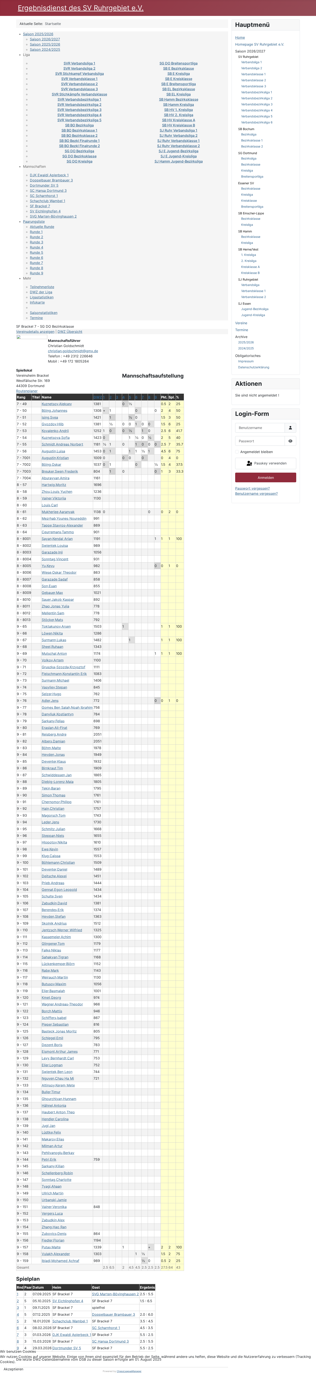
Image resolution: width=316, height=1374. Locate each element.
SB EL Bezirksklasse (178, 89)
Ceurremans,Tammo (58, 532)
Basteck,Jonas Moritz (59, 1031)
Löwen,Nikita (52, 633)
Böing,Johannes (54, 410)
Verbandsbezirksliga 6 (257, 122)
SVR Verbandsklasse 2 (79, 84)
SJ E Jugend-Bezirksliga (178, 151)
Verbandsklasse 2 (253, 80)
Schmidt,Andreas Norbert (62, 444)
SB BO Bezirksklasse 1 (79, 130)
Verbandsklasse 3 (253, 86)
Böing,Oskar (51, 464)
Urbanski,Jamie (54, 1200)
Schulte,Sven (52, 896)
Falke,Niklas (51, 950)
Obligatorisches (248, 355)
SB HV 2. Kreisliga (178, 115)
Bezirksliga (248, 134)
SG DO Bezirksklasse (79, 156)
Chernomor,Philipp (57, 802)
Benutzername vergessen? (256, 493)
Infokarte (37, 302)
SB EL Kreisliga (178, 94)
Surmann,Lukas (54, 640)
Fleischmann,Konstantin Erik (64, 674)
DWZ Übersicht (70, 331)
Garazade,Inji (52, 552)
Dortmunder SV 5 (44, 185)
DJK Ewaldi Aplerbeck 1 (49, 175)
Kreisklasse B (250, 273)
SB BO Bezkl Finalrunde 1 (79, 140)
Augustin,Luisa (53, 451)
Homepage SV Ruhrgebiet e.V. (259, 44)
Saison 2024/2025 (45, 49)
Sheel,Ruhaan (52, 646)
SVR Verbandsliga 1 (79, 63)
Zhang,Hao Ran (54, 1227)
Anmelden (266, 477)
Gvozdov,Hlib (53, 424)
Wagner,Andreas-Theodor (62, 1004)
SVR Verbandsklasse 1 (79, 79)
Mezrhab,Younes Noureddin (64, 518)
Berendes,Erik (53, 910)
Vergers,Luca (52, 1213)
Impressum (246, 361)
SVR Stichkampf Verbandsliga (79, 73)
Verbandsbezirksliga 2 (256, 98)
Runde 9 (36, 273)
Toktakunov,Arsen (56, 626)
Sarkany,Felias (53, 721)
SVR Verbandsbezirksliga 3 (79, 110)
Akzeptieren (13, 1369)
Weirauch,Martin (55, 977)
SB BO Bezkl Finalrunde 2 (79, 146)
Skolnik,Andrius (54, 923)
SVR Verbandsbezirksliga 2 (79, 104)
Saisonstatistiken (43, 312)
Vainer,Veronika (54, 1207)
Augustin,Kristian (55, 458)
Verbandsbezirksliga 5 (257, 116)
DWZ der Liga (41, 292)
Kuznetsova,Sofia (56, 437)
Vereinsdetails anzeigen (35, 331)
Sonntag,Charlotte (56, 1179)
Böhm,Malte (51, 748)
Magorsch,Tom (54, 815)
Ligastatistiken (42, 297)
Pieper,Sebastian (55, 1024)
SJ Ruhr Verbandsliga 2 (179, 135)
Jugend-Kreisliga (253, 315)
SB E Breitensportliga (178, 84)
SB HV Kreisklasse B (178, 125)
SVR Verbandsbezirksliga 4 (79, 115)
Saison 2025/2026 (38, 34)
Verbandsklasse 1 (253, 74)
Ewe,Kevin (50, 849)
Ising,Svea (50, 417)
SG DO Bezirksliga (79, 151)
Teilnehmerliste (42, 287)
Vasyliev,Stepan (54, 687)
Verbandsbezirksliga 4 (257, 110)
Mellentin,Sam (53, 613)
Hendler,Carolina (55, 1119)
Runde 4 (36, 247)
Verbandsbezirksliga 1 (256, 92)
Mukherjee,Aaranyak (58, 512)
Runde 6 (36, 257)
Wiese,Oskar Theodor (59, 572)
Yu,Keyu (48, 566)
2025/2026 (246, 342)
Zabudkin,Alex (53, 1220)
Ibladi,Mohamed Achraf (60, 1261)
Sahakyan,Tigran (55, 957)
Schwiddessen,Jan (57, 775)
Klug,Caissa (51, 856)
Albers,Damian (53, 741)
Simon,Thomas (53, 795)
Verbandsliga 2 (251, 68)
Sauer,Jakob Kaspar (58, 599)
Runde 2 (36, 237)
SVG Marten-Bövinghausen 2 (53, 216)
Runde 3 (36, 242)
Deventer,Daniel (54, 869)
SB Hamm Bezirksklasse (178, 99)
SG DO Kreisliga (79, 161)
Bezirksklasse (250, 164)
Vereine (241, 323)
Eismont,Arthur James (60, 1051)
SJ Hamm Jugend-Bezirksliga (179, 161)
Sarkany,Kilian (53, 1166)
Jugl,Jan (48, 1125)
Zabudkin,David (54, 903)
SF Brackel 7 (40, 206)
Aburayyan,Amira (55, 478)
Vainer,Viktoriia (54, 498)
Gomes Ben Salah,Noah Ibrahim (67, 707)
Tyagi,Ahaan (51, 1186)
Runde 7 (36, 263)
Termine (36, 318)
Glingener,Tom (53, 943)
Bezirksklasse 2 (252, 146)
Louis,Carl (50, 505)
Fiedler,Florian (53, 1240)
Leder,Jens (50, 822)
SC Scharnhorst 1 (44, 196)
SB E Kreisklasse (178, 79)
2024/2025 (246, 348)
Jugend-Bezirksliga (254, 309)
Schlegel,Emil (52, 1038)
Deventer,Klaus (54, 761)
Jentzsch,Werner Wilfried (62, 930)
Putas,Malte (51, 1247)
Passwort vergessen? (252, 488)
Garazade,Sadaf (55, 579)
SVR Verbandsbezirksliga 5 (79, 120)
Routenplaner (27, 391)
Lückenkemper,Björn (58, 964)
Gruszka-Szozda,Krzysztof (63, 667)
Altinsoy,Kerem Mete (58, 1085)
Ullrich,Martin (52, 1193)
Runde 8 (36, 268)
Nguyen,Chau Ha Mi (58, 1078)
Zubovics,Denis (54, 1233)
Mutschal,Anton (54, 653)
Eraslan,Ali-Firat (54, 727)
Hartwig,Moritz (54, 485)
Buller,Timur (51, 1092)
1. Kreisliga (248, 255)
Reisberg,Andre (54, 734)
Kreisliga (247, 170)
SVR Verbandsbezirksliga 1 (79, 99)
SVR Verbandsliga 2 (79, 68)
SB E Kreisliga (178, 73)
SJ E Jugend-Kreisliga (179, 156)
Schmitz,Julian (53, 829)
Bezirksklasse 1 (252, 140)
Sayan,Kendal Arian (57, 538)
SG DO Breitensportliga (179, 63)
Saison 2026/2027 (45, 39)
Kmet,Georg (51, 997)
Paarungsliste (34, 221)
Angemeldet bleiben (256, 452)
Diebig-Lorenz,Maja (58, 781)
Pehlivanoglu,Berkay (58, 1153)
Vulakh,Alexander (56, 1254)
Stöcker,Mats (52, 620)
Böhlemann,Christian (58, 862)
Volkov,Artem (53, 660)
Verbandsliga (250, 285)
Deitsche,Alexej (54, 876)
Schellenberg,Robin (57, 1173)
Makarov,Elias (53, 1139)
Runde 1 (36, 232)
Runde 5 (36, 252)
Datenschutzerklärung (253, 367)
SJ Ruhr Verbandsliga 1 (178, 130)
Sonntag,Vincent (55, 559)
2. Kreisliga (248, 261)
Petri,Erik (49, 1159)
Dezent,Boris (52, 1045)
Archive (241, 337)
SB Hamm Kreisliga (178, 104)
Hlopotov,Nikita (54, 842)
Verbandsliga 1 (251, 62)
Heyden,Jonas (53, 754)
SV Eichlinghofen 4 (45, 211)
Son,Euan (49, 586)
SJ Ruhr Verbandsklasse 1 (178, 140)
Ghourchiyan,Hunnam (59, 1099)
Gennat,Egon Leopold (59, 889)
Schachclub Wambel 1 (47, 201)
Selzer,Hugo (51, 694)
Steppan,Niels (53, 835)
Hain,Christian (53, 808)
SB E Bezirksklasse (178, 68)
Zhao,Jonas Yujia (55, 606)
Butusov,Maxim (54, 984)
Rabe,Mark (50, 970)
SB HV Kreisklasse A (178, 120)
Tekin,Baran (51, 788)
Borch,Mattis (52, 1011)
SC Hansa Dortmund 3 (48, 190)
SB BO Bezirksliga (79, 125)
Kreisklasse (249, 200)
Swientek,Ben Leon (57, 1072)
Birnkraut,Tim (52, 768)
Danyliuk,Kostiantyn (58, 714)
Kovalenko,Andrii (55, 431)
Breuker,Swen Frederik (60, 471)
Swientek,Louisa (55, 545)
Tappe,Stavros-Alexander (62, 525)
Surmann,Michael (55, 680)
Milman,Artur (52, 1146)
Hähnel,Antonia (54, 1105)
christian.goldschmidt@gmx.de (73, 351)
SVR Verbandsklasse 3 (79, 89)
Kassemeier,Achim (56, 937)
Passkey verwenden (270, 463)
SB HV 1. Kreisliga (178, 110)
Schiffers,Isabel (54, 1018)
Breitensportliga (252, 176)
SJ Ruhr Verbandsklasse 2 (178, 146)
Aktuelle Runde (42, 226)
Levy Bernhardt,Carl (58, 1058)
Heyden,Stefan (54, 916)
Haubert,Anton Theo (58, 1112)
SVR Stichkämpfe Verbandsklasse (79, 94)
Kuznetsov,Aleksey (57, 404)
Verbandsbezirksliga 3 (257, 104)
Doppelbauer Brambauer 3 (51, 180)
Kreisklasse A (250, 267)
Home (240, 37)
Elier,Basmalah (53, 991)
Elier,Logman (52, 1065)
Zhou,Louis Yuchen (57, 491)
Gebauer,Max (52, 592)
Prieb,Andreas (53, 883)
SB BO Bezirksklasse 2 (79, 135)
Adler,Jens (50, 700)
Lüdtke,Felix (51, 1132)
